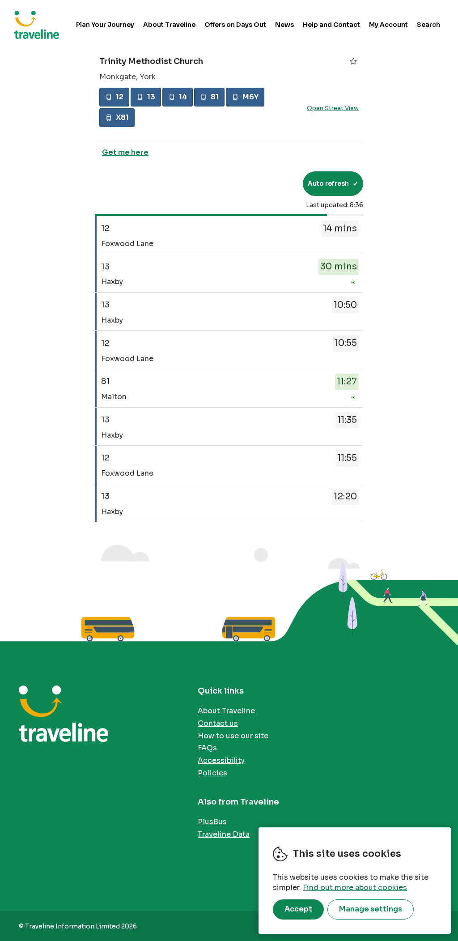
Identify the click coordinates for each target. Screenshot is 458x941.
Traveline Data (224, 834)
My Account (388, 25)
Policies (212, 773)
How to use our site (233, 736)
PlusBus (212, 821)
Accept (298, 909)
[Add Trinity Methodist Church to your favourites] (353, 61)
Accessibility (221, 760)
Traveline (36, 24)
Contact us (218, 723)
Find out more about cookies (355, 887)
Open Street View (333, 108)
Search (428, 25)
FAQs (207, 748)
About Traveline (169, 25)
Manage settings (370, 909)
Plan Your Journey (105, 25)
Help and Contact (331, 25)
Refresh (280, 183)
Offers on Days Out (235, 25)
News (284, 25)
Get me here (125, 152)
